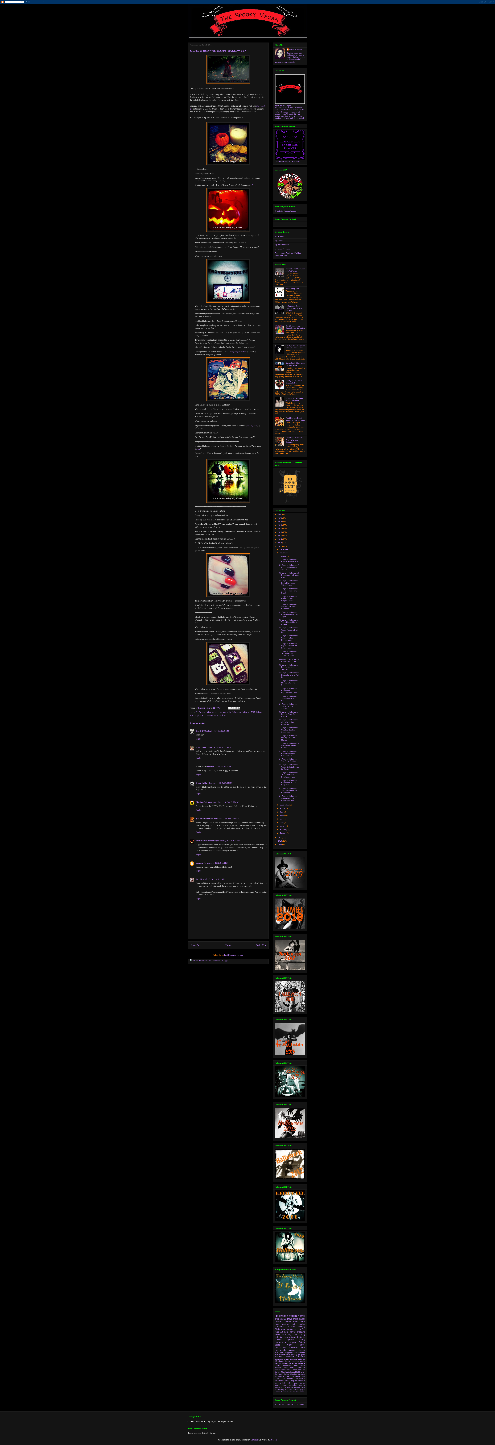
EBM (277, 1378)
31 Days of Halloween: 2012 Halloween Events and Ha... (288, 775)
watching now (289, 1334)
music (296, 1352)
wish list (222, 715)
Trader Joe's (293, 1363)
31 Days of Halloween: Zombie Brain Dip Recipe (288, 714)
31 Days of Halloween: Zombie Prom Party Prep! (288, 591)
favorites (293, 1347)
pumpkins (279, 1326)
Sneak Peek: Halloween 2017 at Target (295, 270)
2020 (280, 518)
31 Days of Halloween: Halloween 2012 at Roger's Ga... (288, 782)
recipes (292, 1342)
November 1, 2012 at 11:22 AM (227, 818)
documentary (280, 1376)
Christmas (280, 1329)
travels (285, 1363)
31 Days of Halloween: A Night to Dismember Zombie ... (289, 567)
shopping (279, 1319)
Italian (286, 1374)
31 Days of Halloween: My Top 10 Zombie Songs (288, 683)
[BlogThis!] (231, 708)
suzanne (199, 862)
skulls (277, 1334)
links (276, 1374)
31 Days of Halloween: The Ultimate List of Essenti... (288, 622)
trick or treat (280, 1355)
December (284, 549)
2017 (280, 529)
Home (228, 945)
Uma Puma (201, 747)
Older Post (261, 945)
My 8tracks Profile (282, 245)
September (284, 805)
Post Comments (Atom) (233, 955)
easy (285, 1368)
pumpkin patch (200, 715)
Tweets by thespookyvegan (286, 211)
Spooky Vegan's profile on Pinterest (289, 1404)
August (283, 808)
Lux (198, 879)
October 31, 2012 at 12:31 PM (219, 747)
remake (297, 1387)
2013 (280, 543)
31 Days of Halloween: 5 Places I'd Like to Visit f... (289, 675)
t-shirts (277, 1365)
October (283, 556)
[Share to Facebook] (236, 708)
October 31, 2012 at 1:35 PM (219, 766)
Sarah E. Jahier (295, 49)
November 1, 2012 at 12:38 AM (225, 802)
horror (301, 1315)
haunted (278, 1363)
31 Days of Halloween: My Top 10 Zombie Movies (288, 737)
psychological (300, 1378)
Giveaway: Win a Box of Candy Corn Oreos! (289, 660)
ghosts (286, 1359)
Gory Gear (284, 1389)
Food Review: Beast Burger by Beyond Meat (295, 419)
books (282, 1352)
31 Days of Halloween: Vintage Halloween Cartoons (288, 606)
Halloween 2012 (248, 712)
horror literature (297, 1368)
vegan (293, 1315)
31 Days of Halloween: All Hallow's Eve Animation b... (288, 722)
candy (287, 1355)
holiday (259, 712)
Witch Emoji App (292, 288)
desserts (291, 1329)
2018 (280, 525)
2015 (280, 536)
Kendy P (200, 730)
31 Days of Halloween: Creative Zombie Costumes (288, 730)
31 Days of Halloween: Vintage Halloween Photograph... (288, 638)
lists (191, 715)
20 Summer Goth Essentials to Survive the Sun (294, 308)
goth (294, 1324)
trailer (287, 1381)
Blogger (273, 1439)
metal (300, 1370)
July (282, 812)
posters (290, 1387)
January (283, 833)
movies (278, 1321)
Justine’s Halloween (204, 818)
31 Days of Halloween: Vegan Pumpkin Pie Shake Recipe (288, 645)
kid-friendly (300, 1372)
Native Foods (280, 1387)
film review (285, 1337)
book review (299, 1365)
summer (291, 1350)
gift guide (301, 1355)
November (284, 553)
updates (290, 1378)
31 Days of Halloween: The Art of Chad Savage (288, 706)
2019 (280, 522)
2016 (280, 532)
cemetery (286, 1370)
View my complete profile (285, 62)
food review (282, 1324)
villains (302, 1392)
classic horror (284, 1361)
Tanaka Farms (212, 715)
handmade (287, 1365)
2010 (280, 841)
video (289, 1345)
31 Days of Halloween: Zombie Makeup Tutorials (288, 667)
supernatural (279, 1381)
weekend (302, 1385)
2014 (280, 539)
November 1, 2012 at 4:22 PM (227, 840)
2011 (280, 837)
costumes (279, 1359)
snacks (283, 1350)
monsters (278, 1357)
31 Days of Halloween (205, 712)
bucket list (227, 712)
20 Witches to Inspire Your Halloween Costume (294, 440)
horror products (297, 1332)
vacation (278, 1370)
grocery (294, 1355)
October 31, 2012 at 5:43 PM (220, 783)
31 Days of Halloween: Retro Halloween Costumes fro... (288, 753)
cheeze (302, 1363)
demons (293, 1370)
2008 (280, 844)
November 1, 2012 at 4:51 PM (216, 862)
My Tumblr (279, 240)
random (290, 1376)
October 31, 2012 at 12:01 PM (216, 730)
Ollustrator (255, 1439)
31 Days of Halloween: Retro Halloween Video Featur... (288, 583)
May (282, 819)
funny (282, 1378)
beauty (302, 1339)
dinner (294, 1337)
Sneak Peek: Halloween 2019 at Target (295, 364)
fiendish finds (291, 1321)
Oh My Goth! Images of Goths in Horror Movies (295, 347)
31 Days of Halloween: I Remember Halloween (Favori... (289, 575)
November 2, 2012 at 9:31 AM (212, 879)
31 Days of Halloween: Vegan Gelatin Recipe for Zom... (289, 767)
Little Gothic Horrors (205, 840)
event (302, 1321)
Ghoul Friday (202, 782)
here (254, 185)
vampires (293, 1381)
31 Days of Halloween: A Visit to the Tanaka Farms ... (289, 745)
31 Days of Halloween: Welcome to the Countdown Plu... (288, 798)
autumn (219, 712)
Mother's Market (280, 1392)
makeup (293, 1359)
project (302, 1389)
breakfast (290, 1357)
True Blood (295, 1392)
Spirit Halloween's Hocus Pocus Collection (295, 327)
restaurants (280, 1342)
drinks (302, 1361)
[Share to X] (234, 708)
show (303, 1387)
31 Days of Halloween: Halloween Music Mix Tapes (288, 614)
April (282, 822)
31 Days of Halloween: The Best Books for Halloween (288, 790)
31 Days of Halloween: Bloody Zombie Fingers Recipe (288, 598)
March (283, 826)
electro (290, 1383)
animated (301, 1374)
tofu (291, 1392)
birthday (293, 1374)
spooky (290, 1339)
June (282, 815)
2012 (280, 546)
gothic (302, 1324)
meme (287, 1392)
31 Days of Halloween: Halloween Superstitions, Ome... (288, 690)
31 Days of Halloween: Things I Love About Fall (288, 698)
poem (296, 1383)
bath (300, 1359)
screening (292, 1385)
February (284, 829)
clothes (302, 1352)
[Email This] (229, 708)
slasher (278, 1368)
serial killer (300, 1376)
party (281, 1374)
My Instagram (280, 236)
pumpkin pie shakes (238, 351)
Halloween (236, 712)
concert (284, 1385)
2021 (280, 514)
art (281, 1332)
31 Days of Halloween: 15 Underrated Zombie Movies (288, 653)
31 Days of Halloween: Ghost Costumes (295, 399)
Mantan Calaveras (204, 802)
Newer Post (195, 945)
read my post (252, 425)
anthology (283, 1383)
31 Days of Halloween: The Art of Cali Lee (288, 760)
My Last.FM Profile (282, 249)
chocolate (301, 1357)
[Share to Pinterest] (239, 708)
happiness (289, 1352)
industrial (292, 1372)
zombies (295, 1361)
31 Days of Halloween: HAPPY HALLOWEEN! (289, 560)
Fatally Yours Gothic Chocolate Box (294, 382)
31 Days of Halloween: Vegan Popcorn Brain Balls (289, 630)
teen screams (294, 1389)
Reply (198, 738)
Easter (277, 1389)
